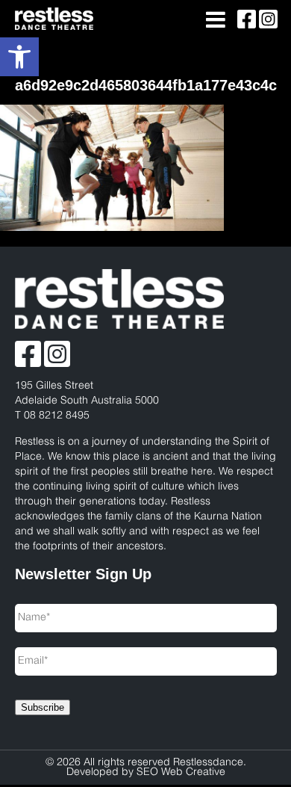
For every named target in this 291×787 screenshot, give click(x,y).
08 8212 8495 (57, 416)
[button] (19, 56)
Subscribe (42, 707)
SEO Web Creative (181, 772)
